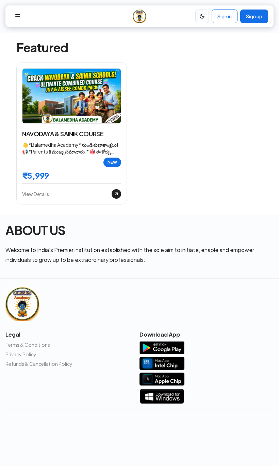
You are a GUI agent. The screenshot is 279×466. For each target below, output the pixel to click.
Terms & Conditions (27, 345)
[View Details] (116, 194)
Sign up (254, 16)
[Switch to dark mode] (202, 16)
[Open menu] (17, 16)
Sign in (224, 16)
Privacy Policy (20, 354)
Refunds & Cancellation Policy (38, 364)
